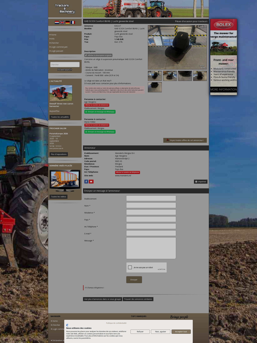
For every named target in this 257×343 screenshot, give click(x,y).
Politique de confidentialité (116, 323)
